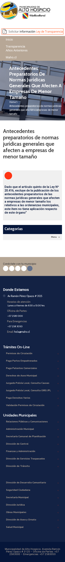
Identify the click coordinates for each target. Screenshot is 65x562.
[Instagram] (17, 268)
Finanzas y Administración (20, 451)
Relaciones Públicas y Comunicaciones (27, 421)
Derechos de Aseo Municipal (21, 375)
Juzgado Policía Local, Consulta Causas (27, 383)
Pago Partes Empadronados (21, 360)
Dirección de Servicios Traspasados (25, 458)
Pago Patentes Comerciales (21, 368)
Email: (18, 331)
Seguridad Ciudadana (18, 490)
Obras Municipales (16, 512)
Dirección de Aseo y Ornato (21, 519)
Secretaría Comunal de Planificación (26, 436)
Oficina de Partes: (17, 310)
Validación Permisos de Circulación (25, 405)
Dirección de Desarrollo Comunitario (26, 482)
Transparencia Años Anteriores (17, 48)
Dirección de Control (17, 443)
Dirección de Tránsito (18, 466)
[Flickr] (29, 268)
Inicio (9, 39)
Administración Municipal (20, 429)
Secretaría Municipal (17, 497)
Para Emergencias (17, 321)
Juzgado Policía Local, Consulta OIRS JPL (28, 390)
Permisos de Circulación (19, 353)
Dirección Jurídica (15, 504)
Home (12, 102)
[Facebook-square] (5, 268)
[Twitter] (11, 268)
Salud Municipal (15, 527)
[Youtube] (23, 268)
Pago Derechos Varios (18, 397)
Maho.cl (11, 57)
